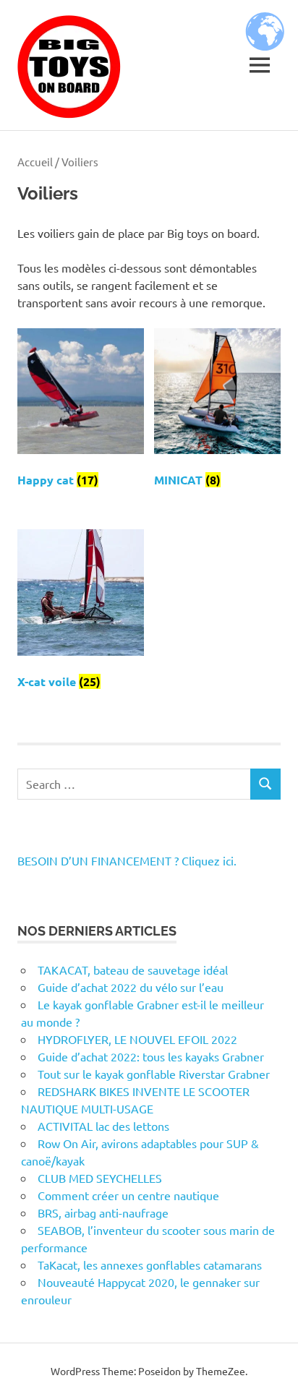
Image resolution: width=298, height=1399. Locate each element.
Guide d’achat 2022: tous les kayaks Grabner (151, 1056)
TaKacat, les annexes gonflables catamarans (150, 1264)
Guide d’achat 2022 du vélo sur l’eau (131, 987)
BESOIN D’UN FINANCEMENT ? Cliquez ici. (127, 860)
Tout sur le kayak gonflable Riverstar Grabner (154, 1073)
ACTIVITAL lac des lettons (103, 1125)
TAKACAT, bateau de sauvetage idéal (133, 969)
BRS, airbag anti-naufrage (103, 1212)
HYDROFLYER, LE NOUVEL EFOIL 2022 (137, 1039)
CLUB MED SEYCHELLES (100, 1178)
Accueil (35, 161)
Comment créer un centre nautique (128, 1195)
